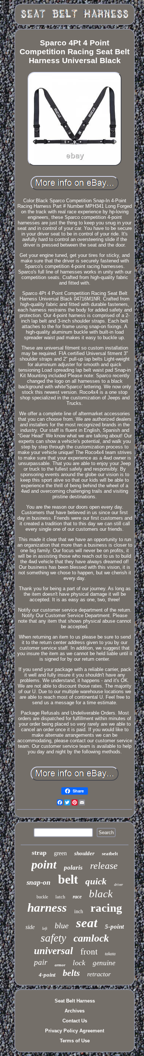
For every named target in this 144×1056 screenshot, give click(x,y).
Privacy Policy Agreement (74, 1030)
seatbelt (110, 853)
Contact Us (74, 1021)
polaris (73, 867)
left (44, 928)
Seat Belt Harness (75, 1001)
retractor (99, 974)
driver (118, 885)
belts (71, 973)
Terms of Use (75, 1040)
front (88, 951)
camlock (91, 938)
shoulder (84, 853)
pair (40, 962)
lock (79, 963)
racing (106, 907)
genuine (104, 963)
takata (110, 953)
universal (53, 950)
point (43, 864)
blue (62, 925)
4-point (47, 975)
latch (60, 897)
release (104, 865)
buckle (42, 897)
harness (47, 907)
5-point (114, 926)
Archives (75, 1011)
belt (68, 879)
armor (60, 965)
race (77, 897)
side (30, 927)
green (60, 853)
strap (39, 852)
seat (86, 923)
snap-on (39, 882)
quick (96, 881)
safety (53, 938)
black (101, 894)
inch (78, 911)
